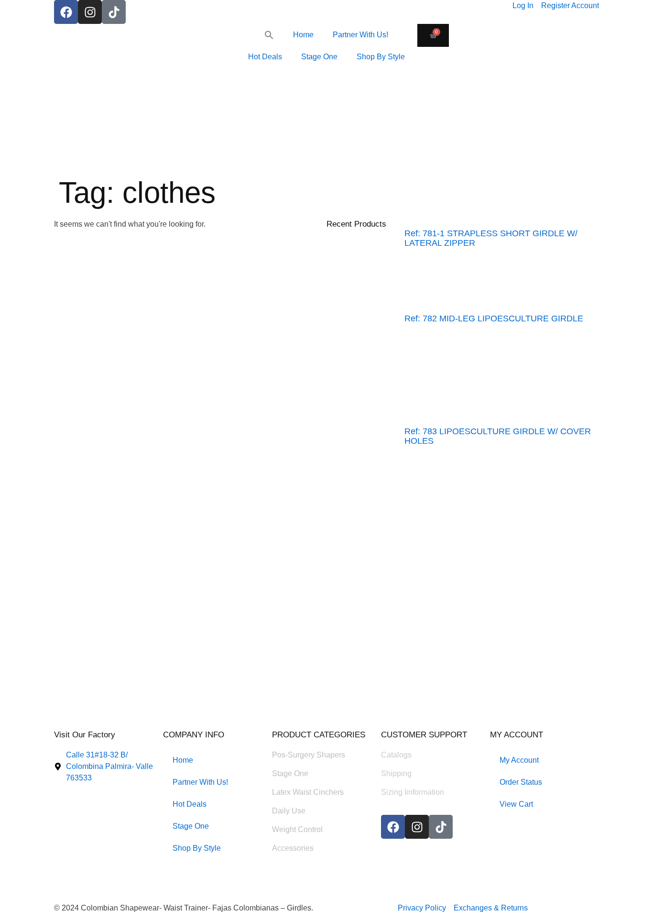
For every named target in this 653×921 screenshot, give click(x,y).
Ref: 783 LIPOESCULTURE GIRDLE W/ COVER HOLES (497, 436)
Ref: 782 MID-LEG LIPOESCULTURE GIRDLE (493, 318)
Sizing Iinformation (412, 792)
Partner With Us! (360, 35)
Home (303, 35)
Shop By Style (381, 57)
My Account (519, 760)
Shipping (396, 773)
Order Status (521, 782)
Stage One (319, 57)
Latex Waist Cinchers (308, 792)
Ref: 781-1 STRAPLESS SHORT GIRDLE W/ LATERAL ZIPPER (490, 238)
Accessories (293, 848)
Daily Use (288, 811)
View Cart (516, 804)
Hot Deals (265, 57)
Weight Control (297, 829)
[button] (269, 35)
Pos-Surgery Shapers (308, 755)
